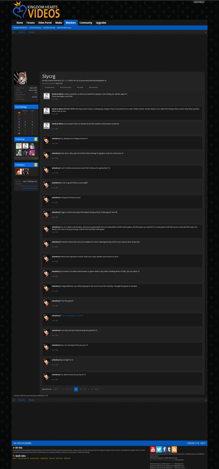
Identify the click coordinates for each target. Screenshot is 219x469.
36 (67, 389)
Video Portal (45, 22)
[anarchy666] (25, 171)
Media (58, 22)
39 (80, 389)
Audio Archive (34, 458)
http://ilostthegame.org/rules (72, 315)
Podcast (51, 458)
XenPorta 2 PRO (19, 396)
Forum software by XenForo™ (167, 454)
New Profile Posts (64, 27)
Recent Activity (65, 87)
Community (86, 22)
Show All (34, 158)
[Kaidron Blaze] (25, 146)
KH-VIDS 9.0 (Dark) (22, 443)
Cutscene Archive (23, 458)
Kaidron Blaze (57, 94)
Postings (80, 87)
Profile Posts (49, 87)
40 (84, 389)
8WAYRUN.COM (43, 396)
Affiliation (67, 458)
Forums (31, 22)
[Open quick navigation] (206, 32)
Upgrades (101, 22)
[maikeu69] (19, 152)
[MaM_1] (19, 171)
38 (76, 389)
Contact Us (193, 443)
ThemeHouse (179, 460)
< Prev (55, 389)
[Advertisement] (109, 53)
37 (71, 389)
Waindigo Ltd (179, 464)
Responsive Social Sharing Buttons (161, 468)
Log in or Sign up (199, 2)
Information (93, 87)
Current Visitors (35, 27)
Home (20, 22)
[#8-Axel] (25, 152)
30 (36, 95)
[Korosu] (32, 152)
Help (203, 443)
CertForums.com (179, 468)
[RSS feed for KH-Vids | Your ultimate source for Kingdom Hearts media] (174, 449)
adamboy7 (56, 138)
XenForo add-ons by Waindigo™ (160, 464)
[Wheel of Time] (32, 146)
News (14, 458)
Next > (97, 389)
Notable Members (20, 27)
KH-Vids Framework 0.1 (163, 458)
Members (71, 22)
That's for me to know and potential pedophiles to (87, 80)
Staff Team (59, 458)
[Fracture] (19, 146)
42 (92, 389)
